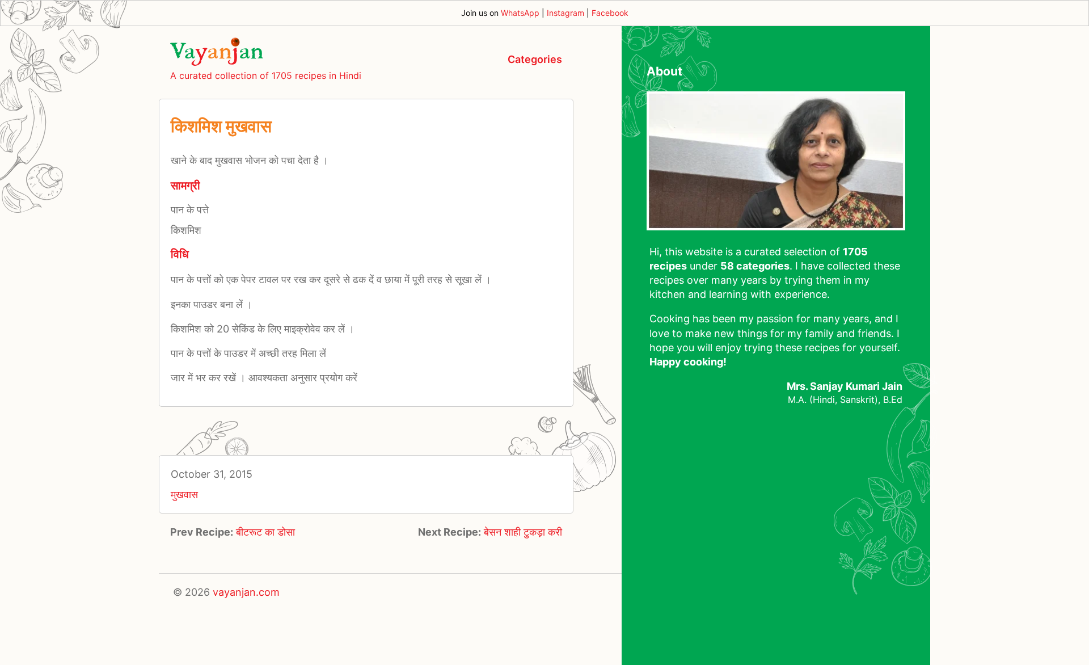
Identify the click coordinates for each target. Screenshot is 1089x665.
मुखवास (184, 494)
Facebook (610, 13)
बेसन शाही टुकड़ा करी (523, 532)
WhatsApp (520, 13)
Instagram (565, 13)
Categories (535, 59)
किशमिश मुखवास (221, 126)
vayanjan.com (246, 592)
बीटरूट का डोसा (265, 532)
